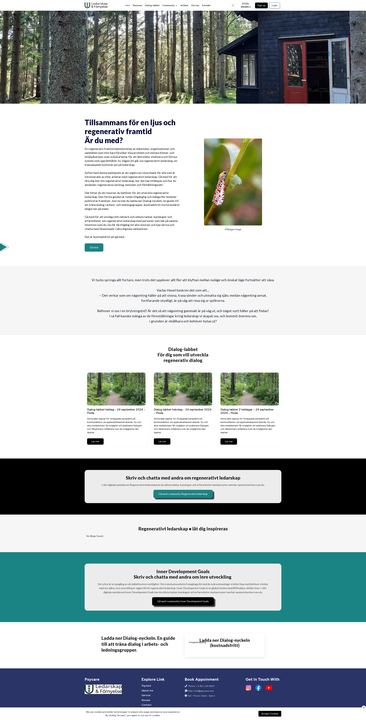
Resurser (137, 5)
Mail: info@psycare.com (201, 691)
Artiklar (184, 5)
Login (275, 5)
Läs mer (95, 441)
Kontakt (206, 5)
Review (146, 700)
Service (146, 695)
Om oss (195, 5)
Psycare (146, 685)
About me (147, 690)
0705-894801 (246, 5)
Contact (147, 704)
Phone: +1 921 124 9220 (201, 686)
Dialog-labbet (152, 5)
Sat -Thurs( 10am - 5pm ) (201, 695)
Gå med (94, 247)
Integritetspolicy (197, 642)
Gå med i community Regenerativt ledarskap (183, 493)
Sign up (261, 5)
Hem (127, 5)
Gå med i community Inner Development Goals (183, 601)
